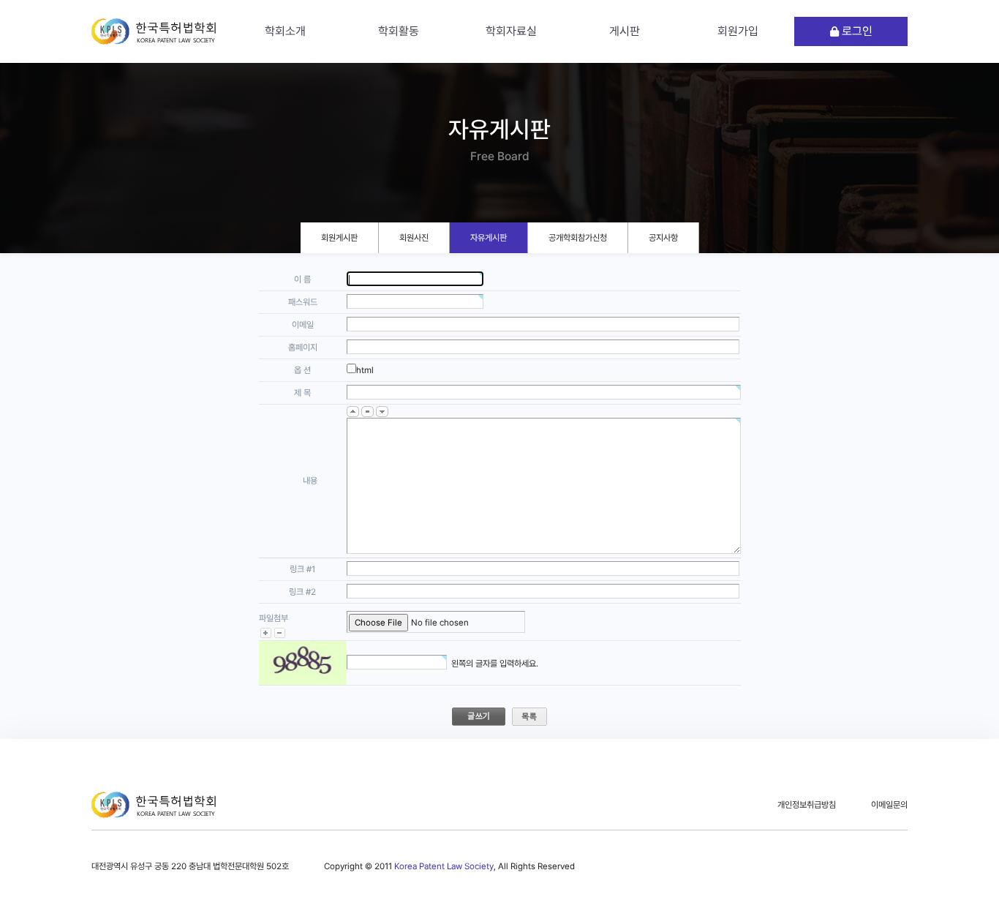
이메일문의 (889, 805)
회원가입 (737, 31)
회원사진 (414, 238)
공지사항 (663, 238)
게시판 (624, 31)
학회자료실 (511, 31)
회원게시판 (339, 238)
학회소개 (285, 31)
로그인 (855, 31)
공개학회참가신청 (577, 238)
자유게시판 (488, 238)
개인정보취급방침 (806, 805)
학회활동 (398, 31)
